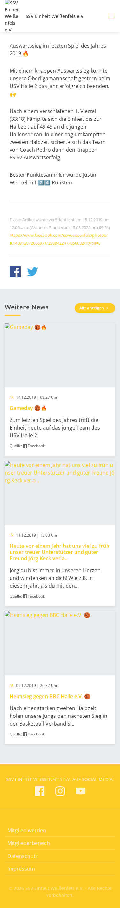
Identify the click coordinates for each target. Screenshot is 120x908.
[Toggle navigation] (109, 16)
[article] (60, 389)
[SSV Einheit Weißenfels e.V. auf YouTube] (80, 792)
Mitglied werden (26, 830)
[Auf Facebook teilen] (15, 272)
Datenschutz (22, 855)
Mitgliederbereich (28, 843)
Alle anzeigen (92, 308)
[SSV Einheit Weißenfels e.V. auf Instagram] (60, 792)
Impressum (21, 868)
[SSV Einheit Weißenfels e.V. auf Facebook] (39, 792)
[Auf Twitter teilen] (32, 272)
